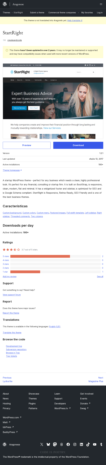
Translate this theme (12, 332)
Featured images (58, 213)
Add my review (9, 276)
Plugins (32, 403)
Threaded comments (20, 216)
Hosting (7, 403)
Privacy (6, 408)
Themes (6, 12)
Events (83, 398)
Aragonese (14, 444)
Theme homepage (11, 170)
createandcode (14, 40)
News (6, 398)
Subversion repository (16, 349)
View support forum (12, 295)
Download (78, 145)
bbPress (8, 427)
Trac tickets (11, 356)
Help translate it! (74, 20)
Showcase (34, 393)
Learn (57, 393)
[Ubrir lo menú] (101, 4)
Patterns (33, 408)
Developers (60, 403)
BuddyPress (10, 432)
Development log (14, 346)
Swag (84, 408)
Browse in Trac (13, 353)
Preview (26, 145)
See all (100, 276)
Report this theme (11, 313)
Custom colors (29, 213)
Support (58, 398)
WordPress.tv (62, 408)
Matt (6, 422)
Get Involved (86, 393)
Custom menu (43, 213)
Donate (85, 403)
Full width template (75, 213)
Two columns (37, 216)
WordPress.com (12, 417)
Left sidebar (90, 213)
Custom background (12, 213)
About (6, 393)
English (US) (54, 326)
